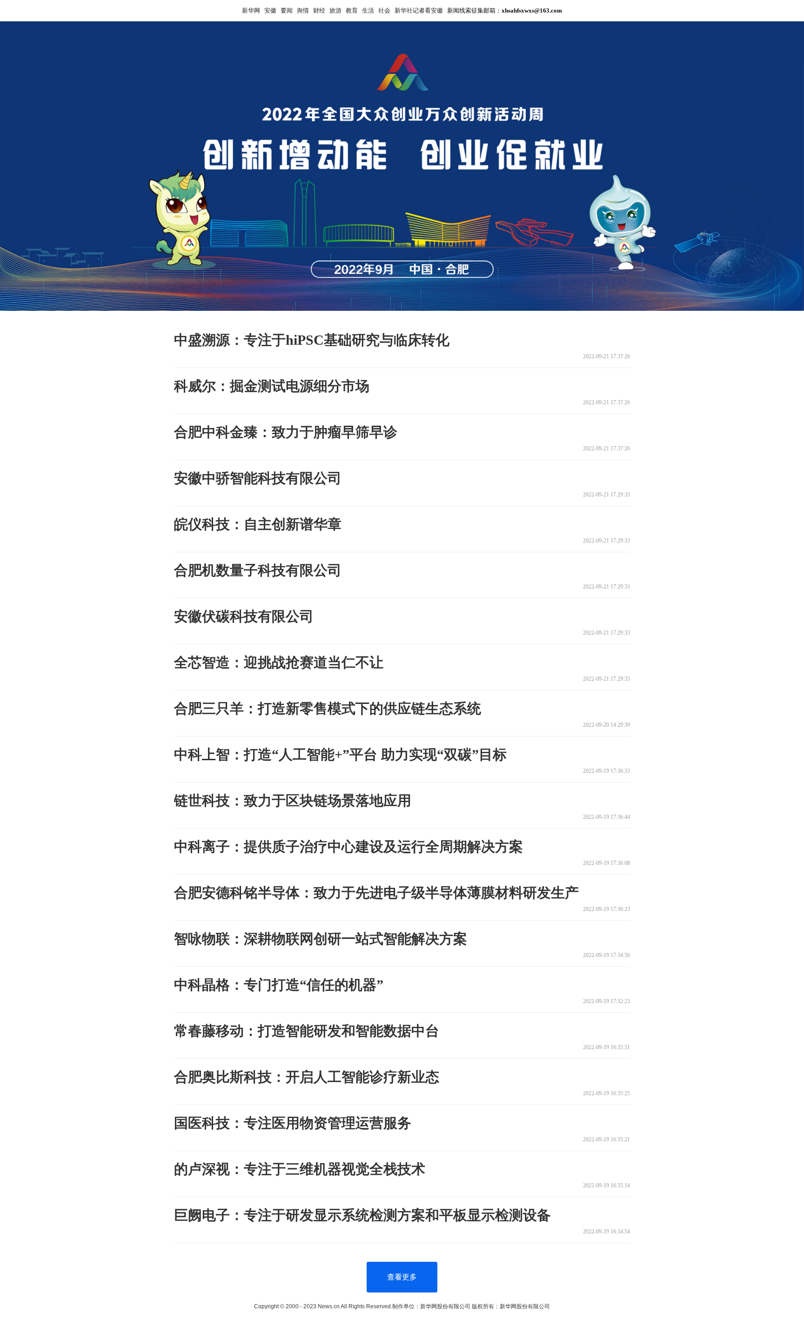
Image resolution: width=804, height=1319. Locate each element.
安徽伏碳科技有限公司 (244, 616)
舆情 (303, 10)
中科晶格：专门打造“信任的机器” (278, 984)
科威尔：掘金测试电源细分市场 (271, 386)
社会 (384, 10)
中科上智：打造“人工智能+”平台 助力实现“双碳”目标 (340, 754)
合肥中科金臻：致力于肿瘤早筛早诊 (285, 432)
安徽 (270, 10)
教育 (352, 10)
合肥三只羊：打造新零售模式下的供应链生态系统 (327, 708)
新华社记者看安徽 (419, 10)
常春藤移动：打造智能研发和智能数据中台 (306, 1030)
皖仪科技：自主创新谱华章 (258, 524)
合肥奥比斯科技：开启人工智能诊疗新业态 (306, 1077)
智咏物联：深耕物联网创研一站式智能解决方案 (320, 938)
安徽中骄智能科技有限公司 (258, 478)
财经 (319, 10)
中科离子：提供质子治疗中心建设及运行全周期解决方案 (348, 846)
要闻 (287, 10)
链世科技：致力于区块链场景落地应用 (292, 800)
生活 (368, 10)
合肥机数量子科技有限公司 (258, 570)
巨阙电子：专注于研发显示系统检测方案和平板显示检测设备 (362, 1215)
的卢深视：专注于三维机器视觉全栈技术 (299, 1169)
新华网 (251, 10)
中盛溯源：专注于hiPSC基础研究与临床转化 (311, 340)
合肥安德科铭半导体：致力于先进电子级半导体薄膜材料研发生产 (376, 892)
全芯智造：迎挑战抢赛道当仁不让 (278, 662)
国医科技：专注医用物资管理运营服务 (292, 1123)
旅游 (335, 10)
